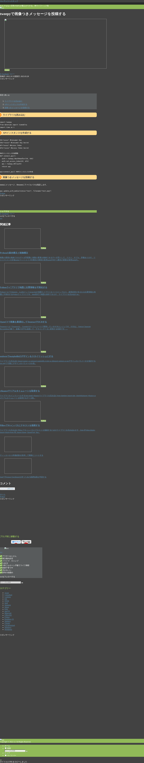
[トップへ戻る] (1, 760)
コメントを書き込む (7, 488)
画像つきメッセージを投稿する (17, 108)
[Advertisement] (48, 85)
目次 (2, 95)
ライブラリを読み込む (13, 101)
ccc (1, 552)
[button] (12, 74)
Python (2, 193)
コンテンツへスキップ (9, 1)
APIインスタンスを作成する (15, 104)
